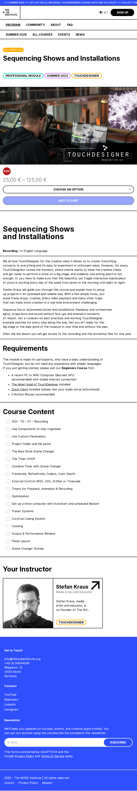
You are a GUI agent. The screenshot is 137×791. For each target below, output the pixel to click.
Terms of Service (52, 756)
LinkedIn (10, 704)
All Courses (42, 34)
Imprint (9, 783)
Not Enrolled (13, 49)
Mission (47, 783)
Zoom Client (19, 389)
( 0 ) (105, 12)
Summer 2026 (16, 34)
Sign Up (122, 12)
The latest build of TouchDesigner (34, 384)
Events (64, 34)
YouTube (10, 694)
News (80, 34)
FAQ (70, 25)
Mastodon (11, 699)
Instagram (11, 709)
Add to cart (68, 200)
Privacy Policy (24, 756)
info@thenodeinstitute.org (22, 659)
